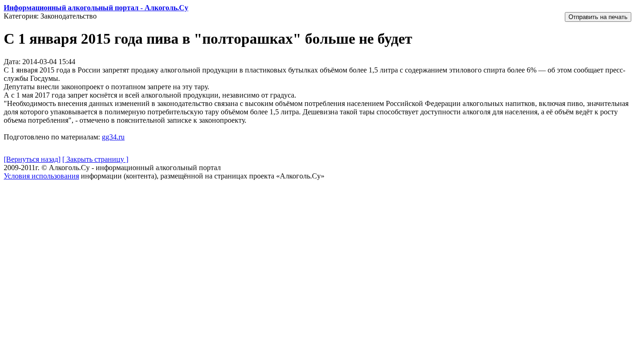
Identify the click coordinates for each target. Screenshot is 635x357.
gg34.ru (113, 137)
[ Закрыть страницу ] (95, 159)
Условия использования (41, 176)
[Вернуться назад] (32, 159)
